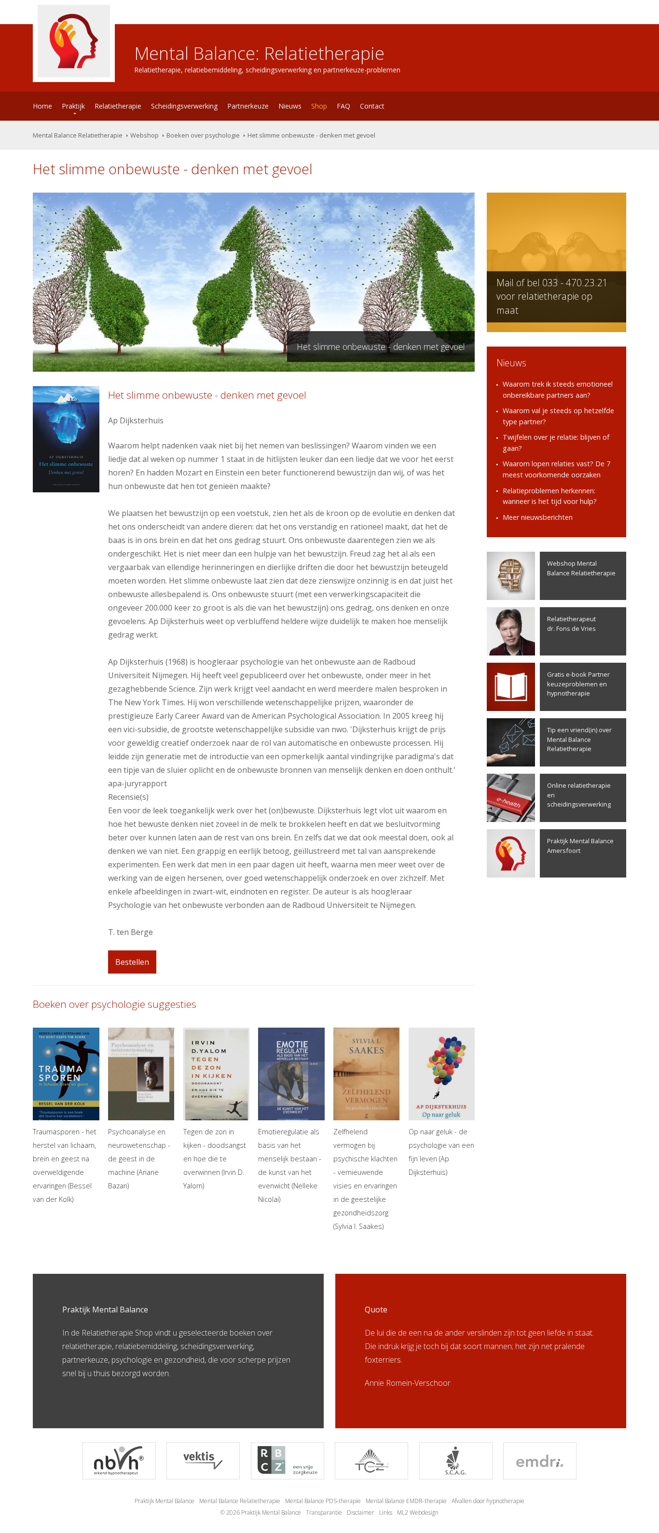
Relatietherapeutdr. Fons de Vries (571, 623)
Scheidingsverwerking (184, 106)
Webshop (144, 135)
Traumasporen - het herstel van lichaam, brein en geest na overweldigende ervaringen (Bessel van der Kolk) (64, 1165)
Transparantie (324, 1512)
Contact (372, 106)
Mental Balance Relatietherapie (78, 135)
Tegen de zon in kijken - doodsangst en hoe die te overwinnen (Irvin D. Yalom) (214, 1158)
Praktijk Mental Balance (164, 1501)
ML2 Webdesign (418, 1512)
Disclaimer (360, 1512)
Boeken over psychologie (203, 135)
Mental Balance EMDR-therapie (406, 1501)
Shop (319, 106)
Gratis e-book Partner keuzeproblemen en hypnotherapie (578, 683)
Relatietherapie (118, 106)
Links (385, 1512)
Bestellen (132, 962)
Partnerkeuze (248, 106)
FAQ (343, 106)
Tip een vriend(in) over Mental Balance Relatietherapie (579, 739)
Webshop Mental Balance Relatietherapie (581, 568)
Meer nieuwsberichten (538, 517)
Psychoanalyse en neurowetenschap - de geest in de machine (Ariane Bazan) (139, 1158)
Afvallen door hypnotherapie (488, 1501)
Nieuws (290, 106)
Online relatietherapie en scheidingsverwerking (579, 794)
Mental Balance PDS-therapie (323, 1501)
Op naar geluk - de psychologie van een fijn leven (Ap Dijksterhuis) (441, 1152)
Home (42, 106)
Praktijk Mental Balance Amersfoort (580, 845)
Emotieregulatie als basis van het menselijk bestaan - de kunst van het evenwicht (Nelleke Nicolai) (289, 1165)
